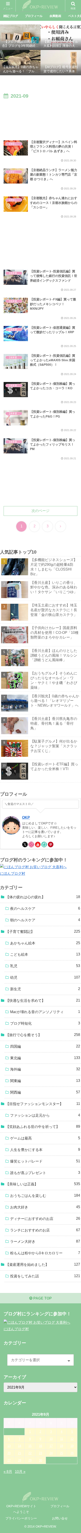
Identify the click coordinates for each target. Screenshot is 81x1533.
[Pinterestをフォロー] (51, 844)
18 (61, 1446)
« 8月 (8, 1472)
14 (19, 1446)
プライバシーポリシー (21, 1518)
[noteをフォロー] (44, 844)
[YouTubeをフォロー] (38, 844)
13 (9, 1446)
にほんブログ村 (12, 873)
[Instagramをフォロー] (31, 844)
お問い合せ (60, 1518)
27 (9, 1460)
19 (72, 1446)
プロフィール (59, 1506)
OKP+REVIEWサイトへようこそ (21, 1509)
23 (40, 1453)
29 (30, 1460)
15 (30, 1446)
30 (40, 1460)
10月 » (20, 1472)
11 (61, 1439)
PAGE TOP (42, 1298)
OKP (26, 817)
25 (61, 1453)
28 (19, 1460)
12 (72, 1439)
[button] (72, 926)
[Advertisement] (40, 117)
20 (9, 1453)
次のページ (41, 511)
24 (51, 1453)
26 (72, 1453)
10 (51, 1439)
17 (51, 1446)
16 (40, 1446)
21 (19, 1453)
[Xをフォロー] (25, 844)
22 (30, 1453)
